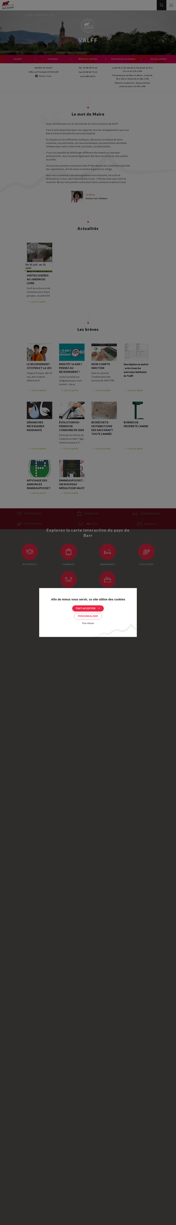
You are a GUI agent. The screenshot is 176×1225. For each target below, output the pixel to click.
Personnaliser (88, 616)
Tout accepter (86, 608)
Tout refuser (88, 623)
